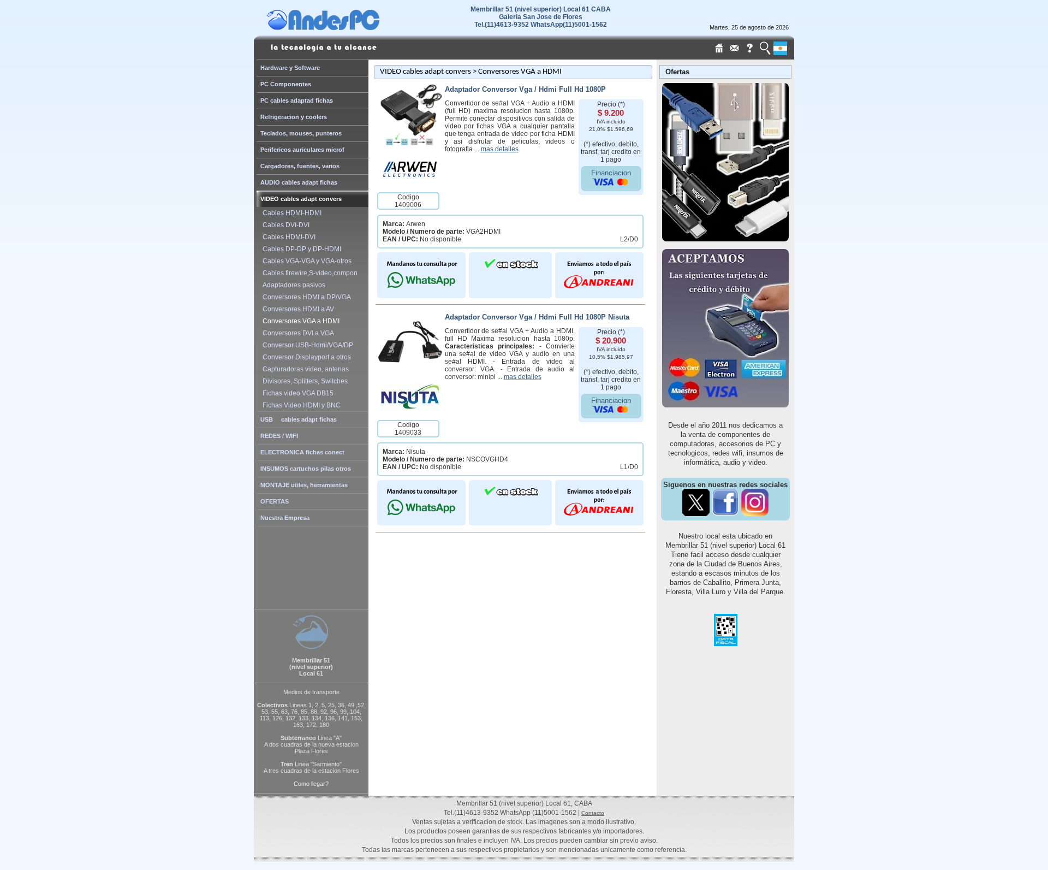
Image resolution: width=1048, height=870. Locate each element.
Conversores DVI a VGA (296, 333)
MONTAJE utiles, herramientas (304, 485)
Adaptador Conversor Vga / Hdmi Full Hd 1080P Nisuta (537, 317)
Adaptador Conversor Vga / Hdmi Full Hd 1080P (525, 89)
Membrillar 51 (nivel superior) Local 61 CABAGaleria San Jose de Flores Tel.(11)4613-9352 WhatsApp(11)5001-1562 (541, 16)
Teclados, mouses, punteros (301, 133)
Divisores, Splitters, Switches (303, 381)
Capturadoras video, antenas (304, 369)
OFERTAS (274, 501)
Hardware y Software (290, 67)
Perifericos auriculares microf (302, 149)
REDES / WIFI (279, 436)
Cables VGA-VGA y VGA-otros (305, 261)
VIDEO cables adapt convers (301, 199)
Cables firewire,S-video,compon (308, 273)
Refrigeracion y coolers (293, 117)
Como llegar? (311, 783)
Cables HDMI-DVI (287, 237)
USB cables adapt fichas (298, 419)
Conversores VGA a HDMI (299, 321)
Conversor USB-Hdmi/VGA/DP (306, 345)
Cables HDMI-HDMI (290, 213)
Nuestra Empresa (284, 517)
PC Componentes (285, 84)
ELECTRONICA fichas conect (302, 452)
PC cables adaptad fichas (296, 100)
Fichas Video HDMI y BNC (300, 405)
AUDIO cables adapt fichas (298, 182)
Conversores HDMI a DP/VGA (305, 297)
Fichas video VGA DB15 (296, 393)
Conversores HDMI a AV (296, 309)
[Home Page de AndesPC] (344, 27)
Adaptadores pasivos (292, 285)
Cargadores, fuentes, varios (300, 166)
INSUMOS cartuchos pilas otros (305, 468)
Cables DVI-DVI (284, 225)
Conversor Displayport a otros (305, 357)
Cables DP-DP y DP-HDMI (300, 249)
